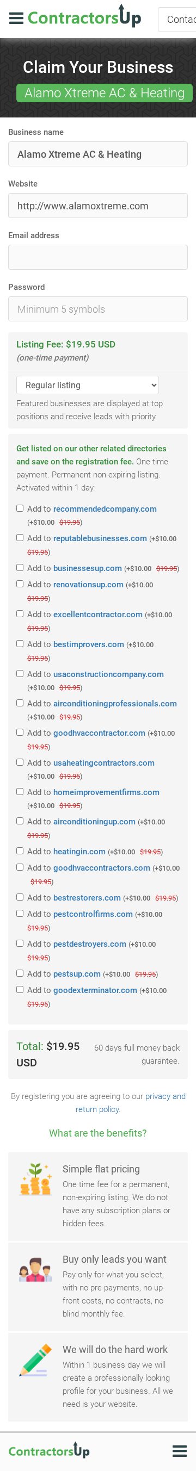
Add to (92, 515)
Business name (36, 132)
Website (23, 184)
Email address (33, 235)
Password (26, 287)
